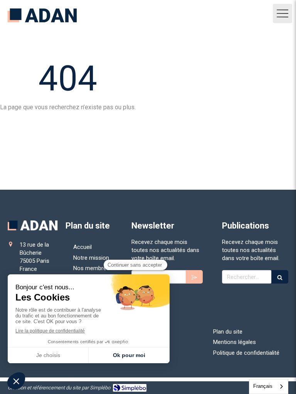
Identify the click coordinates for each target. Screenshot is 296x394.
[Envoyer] (194, 277)
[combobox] (268, 386)
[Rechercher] (279, 277)
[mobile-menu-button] (282, 13)
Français (262, 386)
